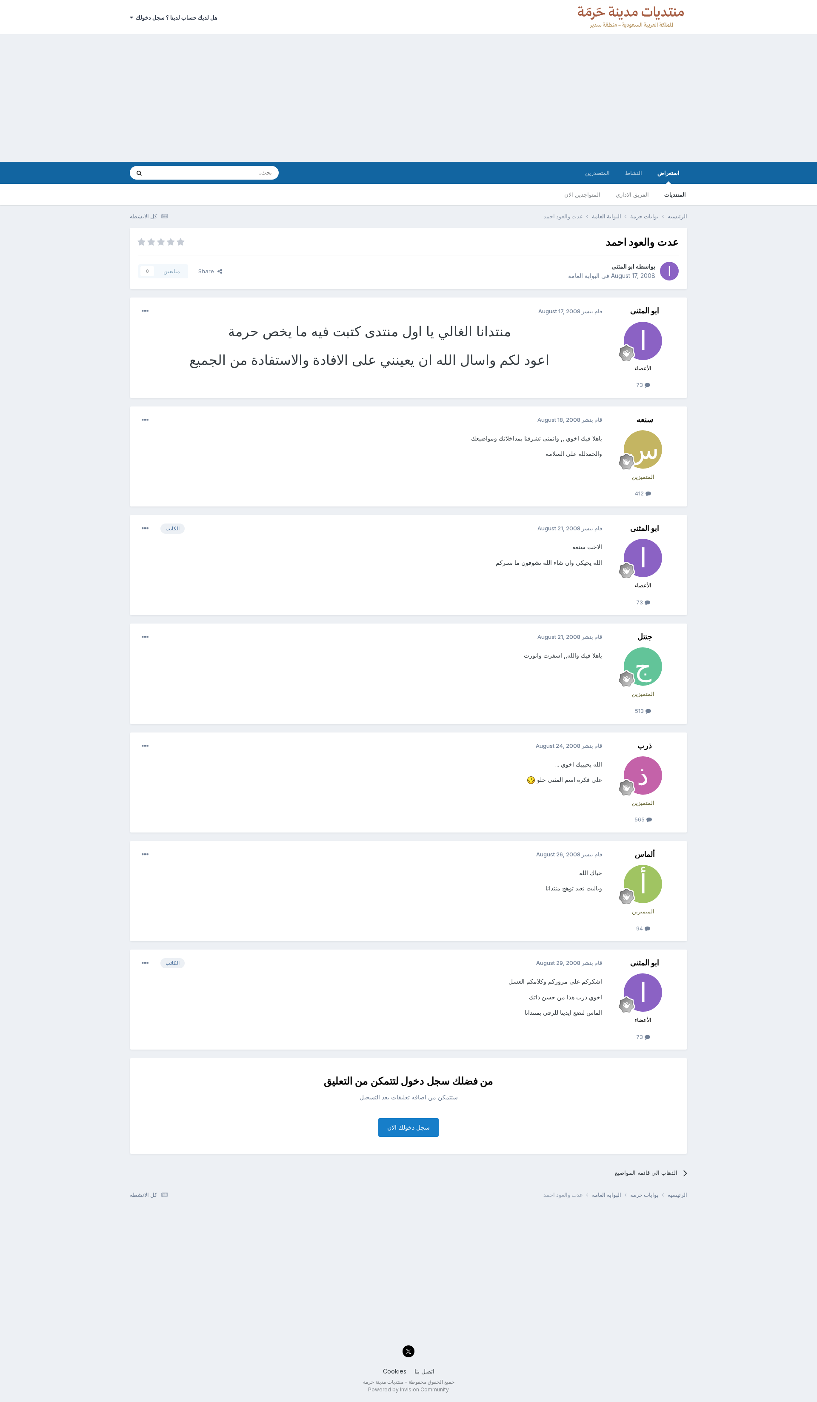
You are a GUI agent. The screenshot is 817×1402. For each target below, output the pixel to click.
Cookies (394, 1371)
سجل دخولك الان (408, 1127)
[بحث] (139, 173)
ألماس (645, 854)
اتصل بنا (424, 1371)
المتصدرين (597, 172)
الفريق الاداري (632, 194)
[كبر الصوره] (531, 779)
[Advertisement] (408, 97)
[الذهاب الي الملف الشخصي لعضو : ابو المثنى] (669, 271)
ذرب (644, 745)
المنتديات (675, 194)
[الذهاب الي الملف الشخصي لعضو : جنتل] (643, 666)
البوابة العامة (584, 275)
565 (640, 819)
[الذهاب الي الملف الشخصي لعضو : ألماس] (643, 884)
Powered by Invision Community (408, 1389)
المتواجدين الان (582, 194)
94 (640, 928)
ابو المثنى (622, 266)
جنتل (644, 636)
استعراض (668, 172)
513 (640, 710)
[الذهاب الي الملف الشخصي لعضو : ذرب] (643, 775)
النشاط (633, 172)
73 (640, 384)
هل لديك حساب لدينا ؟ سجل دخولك (175, 17)
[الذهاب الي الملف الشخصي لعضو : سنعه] (643, 449)
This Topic (173, 172)
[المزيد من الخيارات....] (145, 311)
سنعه (645, 419)
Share (207, 271)
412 (640, 493)
